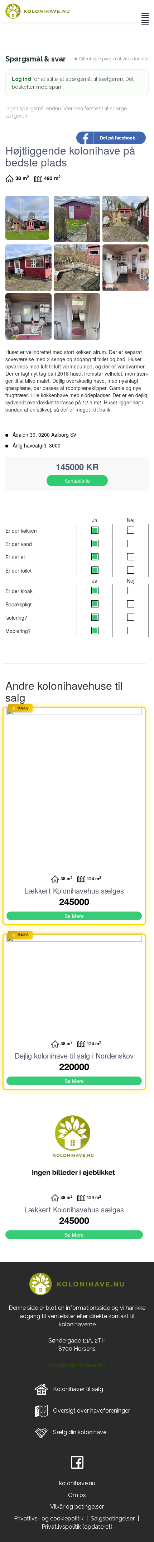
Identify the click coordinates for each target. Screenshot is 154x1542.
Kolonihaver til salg (78, 1389)
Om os (77, 1495)
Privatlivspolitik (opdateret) (77, 1526)
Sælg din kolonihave (79, 1432)
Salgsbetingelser (113, 1518)
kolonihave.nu (77, 1483)
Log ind (21, 79)
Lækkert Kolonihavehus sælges (74, 890)
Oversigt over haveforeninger (91, 1410)
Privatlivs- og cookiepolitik (48, 1518)
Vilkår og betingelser (77, 1506)
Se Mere (74, 915)
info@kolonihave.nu (77, 1365)
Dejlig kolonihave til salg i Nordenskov (74, 1055)
